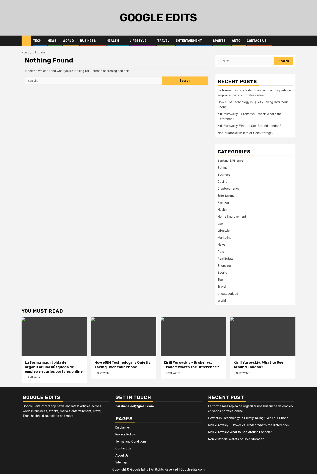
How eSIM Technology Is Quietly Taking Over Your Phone (122, 364)
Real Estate (226, 258)
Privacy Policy (125, 434)
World (68, 41)
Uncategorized (228, 294)
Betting (223, 168)
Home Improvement (232, 216)
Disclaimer (122, 427)
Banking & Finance (230, 160)
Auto (236, 41)
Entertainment (189, 41)
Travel (163, 41)
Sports (219, 41)
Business (88, 41)
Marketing (224, 238)
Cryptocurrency (228, 188)
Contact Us (257, 41)
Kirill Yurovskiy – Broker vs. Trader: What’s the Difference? (191, 364)
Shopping (224, 266)
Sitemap (121, 462)
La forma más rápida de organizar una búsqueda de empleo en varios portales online (54, 367)
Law (220, 224)
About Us (122, 455)
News (52, 41)
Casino (223, 182)
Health (113, 41)
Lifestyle (138, 41)
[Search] (292, 41)
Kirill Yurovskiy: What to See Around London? (249, 126)
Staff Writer (34, 377)
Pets (221, 252)
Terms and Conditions (131, 441)
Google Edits (158, 17)
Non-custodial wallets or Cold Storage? (245, 133)
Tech (37, 41)
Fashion (223, 202)
